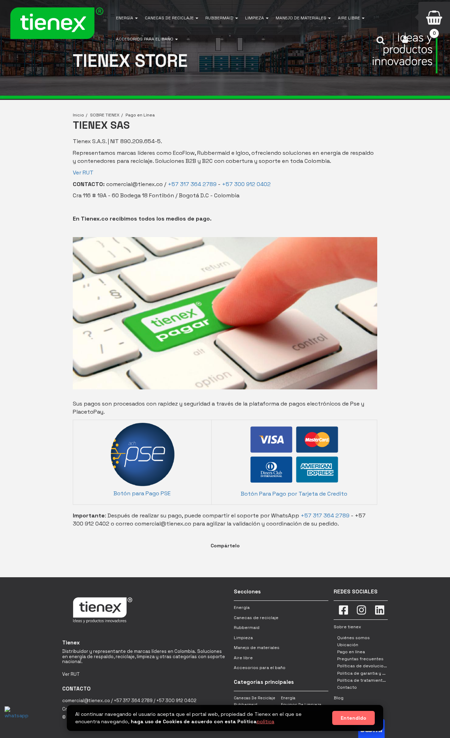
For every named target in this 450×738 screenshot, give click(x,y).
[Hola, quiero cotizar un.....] (15, 716)
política (265, 721)
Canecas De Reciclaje (254, 697)
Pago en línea (351, 652)
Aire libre (243, 658)
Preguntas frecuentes (360, 659)
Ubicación (347, 645)
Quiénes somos (353, 638)
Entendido (353, 718)
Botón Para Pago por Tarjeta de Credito (294, 493)
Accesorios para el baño (259, 667)
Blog (338, 698)
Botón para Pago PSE (142, 493)
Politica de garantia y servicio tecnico (377, 673)
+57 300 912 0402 (246, 184)
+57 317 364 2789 (192, 184)
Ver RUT (83, 172)
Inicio (78, 115)
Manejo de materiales (256, 647)
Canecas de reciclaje (256, 618)
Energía (242, 607)
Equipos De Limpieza (301, 704)
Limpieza (243, 638)
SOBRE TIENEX (105, 115)
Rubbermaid (246, 627)
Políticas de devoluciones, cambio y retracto (384, 666)
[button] (127, 17)
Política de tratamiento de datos (371, 680)
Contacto (347, 687)
